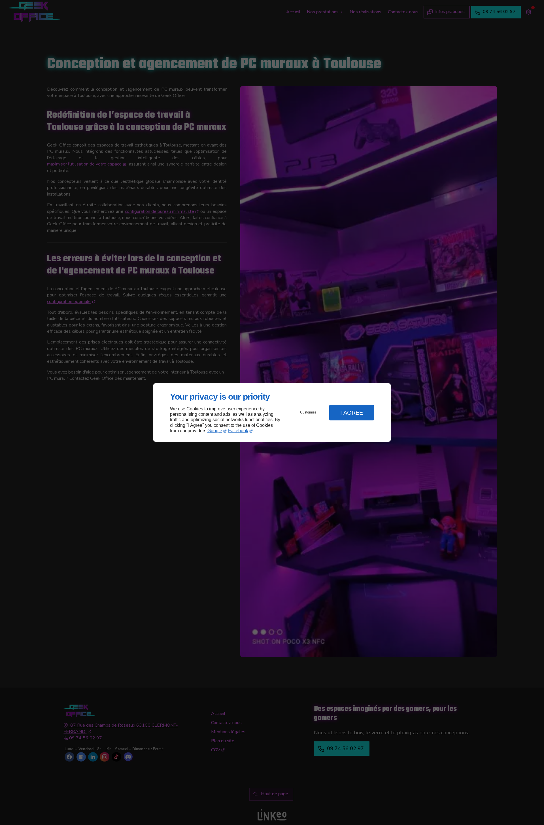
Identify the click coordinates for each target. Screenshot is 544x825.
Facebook (238, 430)
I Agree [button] (351, 413)
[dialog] (272, 412)
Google (214, 430)
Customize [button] (308, 412)
